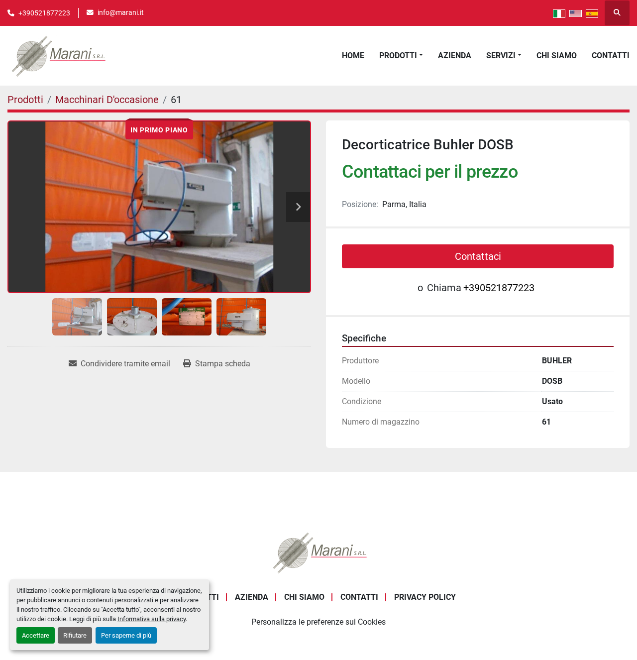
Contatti (611, 55)
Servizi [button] (501, 55)
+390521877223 (44, 13)
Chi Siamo (556, 55)
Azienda (454, 55)
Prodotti (398, 55)
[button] (401, 56)
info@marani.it (121, 12)
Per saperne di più (126, 635)
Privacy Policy (425, 597)
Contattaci (478, 256)
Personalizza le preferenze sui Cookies (318, 622)
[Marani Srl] (318, 551)
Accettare (35, 635)
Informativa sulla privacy (151, 619)
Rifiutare (75, 635)
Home (353, 55)
